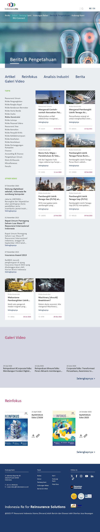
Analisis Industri (56, 76)
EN (94, 8)
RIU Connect (19, 18)
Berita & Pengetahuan (60, 15)
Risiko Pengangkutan (13, 101)
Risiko (7, 15)
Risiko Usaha (10, 114)
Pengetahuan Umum (13, 157)
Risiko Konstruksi (12, 117)
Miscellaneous (11, 163)
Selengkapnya (11, 211)
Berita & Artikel (42, 489)
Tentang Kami (41, 482)
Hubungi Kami (78, 15)
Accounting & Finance (14, 153)
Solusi (39, 479)
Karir (53, 476)
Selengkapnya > (86, 378)
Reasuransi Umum (12, 98)
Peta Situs (55, 484)
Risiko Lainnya (11, 120)
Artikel (10, 76)
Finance (8, 150)
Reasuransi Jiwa (11, 126)
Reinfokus (29, 76)
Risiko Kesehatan (12, 139)
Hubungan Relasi (40, 15)
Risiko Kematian (11, 129)
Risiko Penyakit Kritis (13, 132)
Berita (80, 76)
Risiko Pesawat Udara (14, 123)
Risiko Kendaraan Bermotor (16, 107)
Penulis (8, 166)
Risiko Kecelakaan (12, 142)
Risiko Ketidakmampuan (15, 135)
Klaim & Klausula (12, 160)
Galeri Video (14, 81)
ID (90, 8)
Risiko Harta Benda (13, 110)
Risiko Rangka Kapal (13, 104)
